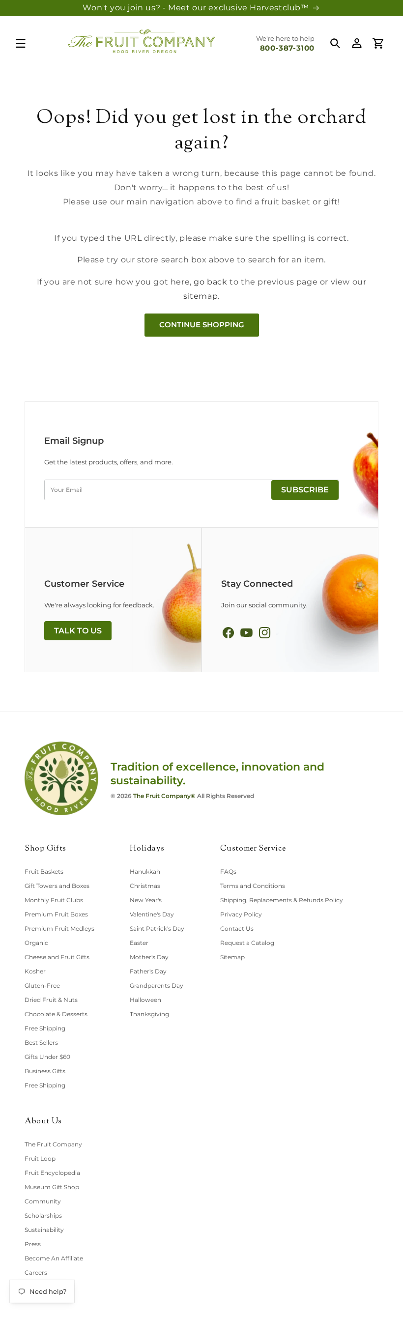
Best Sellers (41, 1042)
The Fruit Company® (164, 795)
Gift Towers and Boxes (57, 885)
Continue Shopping (201, 324)
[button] (20, 43)
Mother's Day (149, 957)
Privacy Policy (241, 914)
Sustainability (44, 1229)
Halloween (145, 999)
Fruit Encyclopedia (52, 1172)
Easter (139, 942)
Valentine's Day (152, 914)
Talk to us (78, 630)
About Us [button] (43, 1122)
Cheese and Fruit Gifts (57, 957)
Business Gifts (45, 1071)
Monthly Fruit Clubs (54, 900)
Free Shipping (45, 1028)
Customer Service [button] (253, 849)
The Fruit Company (53, 1144)
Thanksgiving (149, 1014)
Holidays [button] (147, 849)
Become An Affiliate (54, 1258)
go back (210, 281)
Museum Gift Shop (52, 1187)
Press (33, 1244)
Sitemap (232, 957)
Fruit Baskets (44, 871)
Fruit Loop (40, 1158)
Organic (36, 942)
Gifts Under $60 (47, 1056)
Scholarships (43, 1215)
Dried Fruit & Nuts (51, 999)
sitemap (200, 296)
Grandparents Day (156, 985)
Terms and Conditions (252, 885)
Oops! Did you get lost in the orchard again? (201, 131)
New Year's (146, 900)
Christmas (145, 885)
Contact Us (237, 928)
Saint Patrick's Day (157, 928)
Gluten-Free (42, 985)
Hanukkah (145, 871)
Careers (36, 1272)
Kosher (35, 971)
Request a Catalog (247, 942)
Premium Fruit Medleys (59, 928)
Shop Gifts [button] (45, 849)
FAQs (228, 871)
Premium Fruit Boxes (56, 914)
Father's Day (148, 971)
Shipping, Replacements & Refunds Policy (281, 900)
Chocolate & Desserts (56, 1014)
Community (43, 1201)
